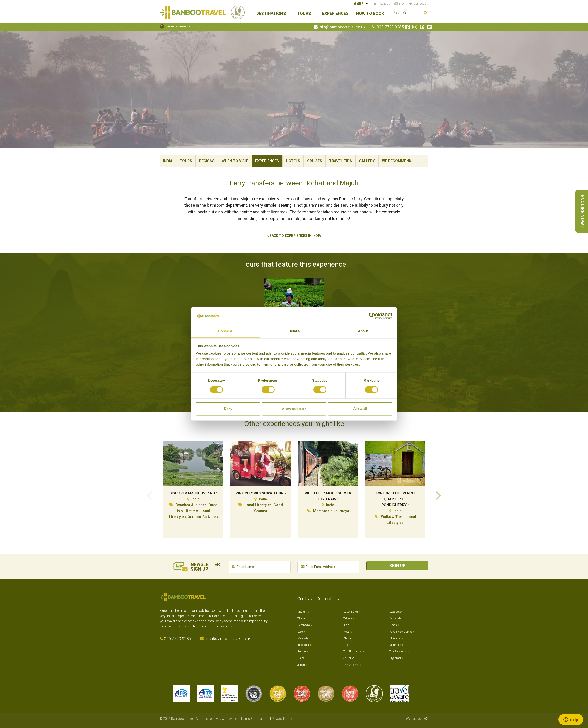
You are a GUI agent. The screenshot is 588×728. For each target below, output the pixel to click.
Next (438, 494)
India (167, 161)
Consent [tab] (225, 331)
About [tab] (363, 331)
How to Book (370, 13)
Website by (417, 718)
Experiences (335, 13)
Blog (402, 3)
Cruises (314, 161)
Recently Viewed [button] (174, 26)
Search (425, 13)
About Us (384, 3)
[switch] (268, 389)
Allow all (360, 409)
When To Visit (235, 161)
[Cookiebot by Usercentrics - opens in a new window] (372, 316)
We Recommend (396, 161)
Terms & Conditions (254, 718)
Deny (228, 409)
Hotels (293, 161)
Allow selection (294, 409)
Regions (207, 161)
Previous (149, 494)
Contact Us (421, 3)
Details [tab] (294, 331)
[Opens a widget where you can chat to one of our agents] (570, 720)
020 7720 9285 (390, 27)
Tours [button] (304, 13)
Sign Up (397, 565)
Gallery (367, 161)
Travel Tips (340, 161)
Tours (186, 161)
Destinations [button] (271, 13)
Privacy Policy (282, 718)
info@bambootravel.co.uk (342, 27)
